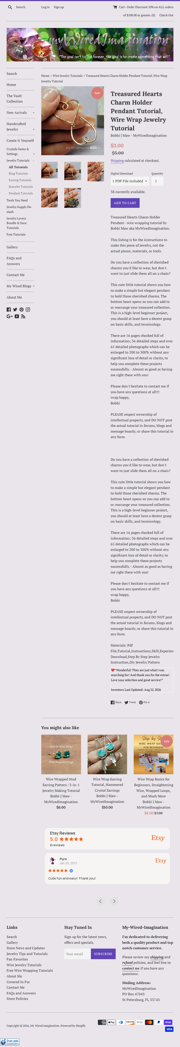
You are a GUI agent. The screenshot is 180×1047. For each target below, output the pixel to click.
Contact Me (16, 274)
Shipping (117, 160)
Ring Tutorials (18, 173)
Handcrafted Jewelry (21, 126)
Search (12, 73)
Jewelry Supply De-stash (19, 209)
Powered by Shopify (73, 1026)
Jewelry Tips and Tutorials (27, 953)
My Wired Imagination (44, 1026)
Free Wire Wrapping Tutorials (30, 970)
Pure (63, 859)
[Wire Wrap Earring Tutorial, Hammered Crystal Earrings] (107, 754)
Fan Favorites (17, 959)
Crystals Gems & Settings (21, 151)
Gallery (12, 247)
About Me (14, 297)
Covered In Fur (18, 981)
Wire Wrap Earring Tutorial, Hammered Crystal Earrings (107, 785)
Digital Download (122, 173)
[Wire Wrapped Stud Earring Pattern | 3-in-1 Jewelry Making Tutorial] (61, 754)
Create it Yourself (20, 140)
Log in (45, 7)
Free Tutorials (16, 234)
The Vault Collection (15, 98)
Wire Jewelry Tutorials (24, 964)
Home (11, 84)
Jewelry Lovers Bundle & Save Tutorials (17, 223)
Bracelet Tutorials (21, 187)
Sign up (59, 7)
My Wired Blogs (21, 286)
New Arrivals (21, 112)
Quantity (157, 173)
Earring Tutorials (20, 180)
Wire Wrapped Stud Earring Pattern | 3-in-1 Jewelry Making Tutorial (61, 785)
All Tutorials (18, 167)
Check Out (166, 15)
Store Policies (17, 998)
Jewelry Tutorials (20, 160)
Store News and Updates (26, 948)
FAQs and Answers (14, 261)
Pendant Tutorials (21, 193)
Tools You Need (17, 200)
